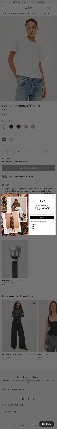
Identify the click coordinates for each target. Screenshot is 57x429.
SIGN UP (42, 217)
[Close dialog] (54, 196)
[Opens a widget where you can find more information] (46, 424)
